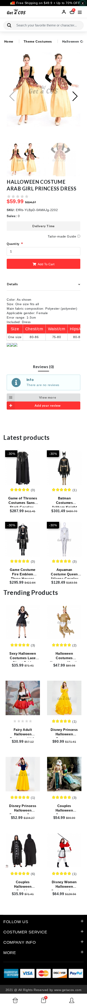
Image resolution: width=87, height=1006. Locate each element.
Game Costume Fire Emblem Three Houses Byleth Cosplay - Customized (23, 578)
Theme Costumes (38, 41)
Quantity (13, 244)
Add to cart (45, 264)
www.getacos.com (68, 990)
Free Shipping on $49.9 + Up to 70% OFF (47, 3)
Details (12, 284)
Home (8, 41)
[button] (75, 96)
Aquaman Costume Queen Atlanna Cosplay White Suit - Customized (64, 578)
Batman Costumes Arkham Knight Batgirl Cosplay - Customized (64, 507)
